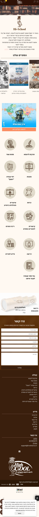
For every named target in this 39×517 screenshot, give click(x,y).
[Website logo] (19, 2)
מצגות (35, 383)
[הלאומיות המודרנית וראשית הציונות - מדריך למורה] (18, 74)
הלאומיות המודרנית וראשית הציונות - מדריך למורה (19, 92)
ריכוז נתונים (33, 394)
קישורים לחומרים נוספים (29, 392)
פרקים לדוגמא (32, 378)
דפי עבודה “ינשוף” (31, 385)
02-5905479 (33, 441)
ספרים (35, 426)
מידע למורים (33, 399)
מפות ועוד (34, 381)
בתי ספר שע (33, 401)
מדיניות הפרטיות (20, 510)
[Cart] (4, 1)
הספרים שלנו (20, 55)
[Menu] (37, 1)
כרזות (35, 388)
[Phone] (1, 1)
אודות (35, 417)
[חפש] (34, 1)
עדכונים (34, 424)
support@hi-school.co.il (29, 446)
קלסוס (7, 49)
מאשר (19, 513)
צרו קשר (34, 420)
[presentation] (37, 77)
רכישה (35, 397)
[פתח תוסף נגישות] (37, 498)
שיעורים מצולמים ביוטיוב (29, 390)
